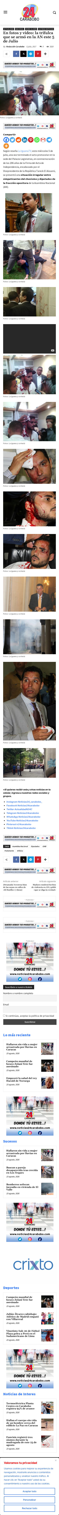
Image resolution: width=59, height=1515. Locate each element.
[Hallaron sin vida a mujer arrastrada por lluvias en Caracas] (47, 1049)
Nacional (20, 29)
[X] (23, 54)
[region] (29, 1486)
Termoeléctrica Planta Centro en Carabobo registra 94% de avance (20, 1406)
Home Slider (31, 29)
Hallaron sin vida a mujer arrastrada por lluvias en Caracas (21, 1047)
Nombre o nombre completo (18, 993)
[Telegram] (31, 54)
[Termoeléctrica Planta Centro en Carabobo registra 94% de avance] (47, 1408)
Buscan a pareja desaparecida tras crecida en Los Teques (22, 1170)
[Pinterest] (38, 54)
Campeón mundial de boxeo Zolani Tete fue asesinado (19, 1064)
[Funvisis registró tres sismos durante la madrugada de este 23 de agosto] (47, 1441)
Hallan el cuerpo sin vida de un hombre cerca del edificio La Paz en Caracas (22, 1423)
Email (6, 1004)
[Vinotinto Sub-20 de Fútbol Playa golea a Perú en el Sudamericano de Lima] (47, 1335)
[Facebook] (16, 54)
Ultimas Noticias (46, 29)
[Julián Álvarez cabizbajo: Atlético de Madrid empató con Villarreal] (47, 1318)
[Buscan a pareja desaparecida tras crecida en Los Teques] (47, 1172)
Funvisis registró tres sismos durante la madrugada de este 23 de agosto (21, 1441)
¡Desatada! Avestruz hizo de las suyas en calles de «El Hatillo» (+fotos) (15, 887)
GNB (44, 846)
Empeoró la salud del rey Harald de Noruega (21, 1079)
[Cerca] (56, 1460)
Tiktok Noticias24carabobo (21, 828)
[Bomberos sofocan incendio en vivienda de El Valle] (47, 1189)
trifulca (20, 851)
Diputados (35, 846)
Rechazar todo (29, 1508)
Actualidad (9, 29)
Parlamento (9, 851)
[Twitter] (12, 140)
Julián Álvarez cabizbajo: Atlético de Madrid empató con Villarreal (22, 1317)
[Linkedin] (24, 140)
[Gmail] (43, 140)
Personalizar (29, 1499)
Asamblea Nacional (20, 846)
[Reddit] (18, 140)
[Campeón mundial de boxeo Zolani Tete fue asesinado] (47, 1066)
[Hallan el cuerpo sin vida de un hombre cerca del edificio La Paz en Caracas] (47, 1425)
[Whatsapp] (37, 140)
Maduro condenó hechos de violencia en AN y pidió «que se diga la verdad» (43, 887)
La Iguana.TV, (25, 150)
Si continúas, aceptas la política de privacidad (30, 1015)
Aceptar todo (29, 1491)
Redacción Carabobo (15, 46)
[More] (45, 54)
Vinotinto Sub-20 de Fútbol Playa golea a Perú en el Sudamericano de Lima (22, 1334)
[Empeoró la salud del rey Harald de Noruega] (47, 1082)
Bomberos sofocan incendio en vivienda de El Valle (22, 1187)
